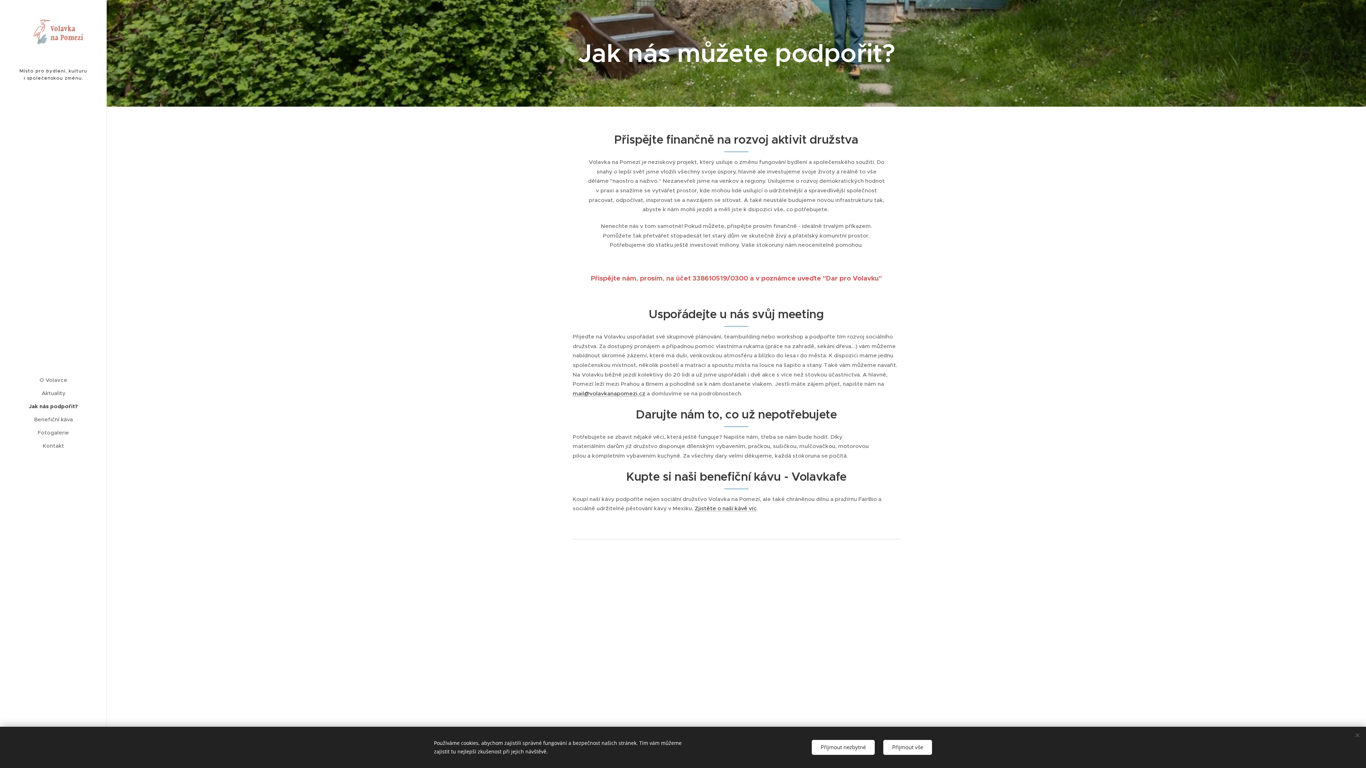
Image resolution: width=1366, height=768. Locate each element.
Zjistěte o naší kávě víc (726, 508)
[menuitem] (53, 380)
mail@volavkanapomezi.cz (609, 393)
